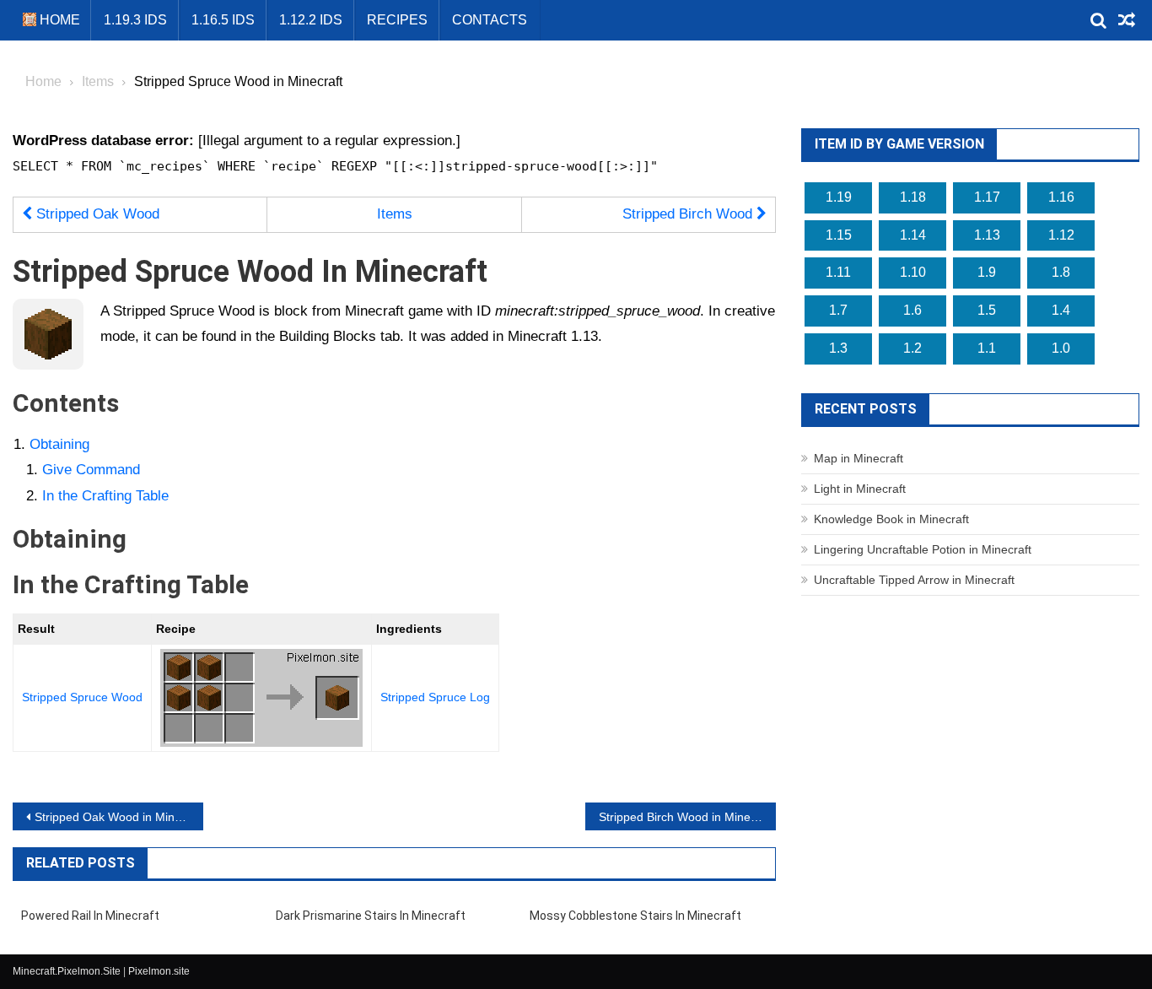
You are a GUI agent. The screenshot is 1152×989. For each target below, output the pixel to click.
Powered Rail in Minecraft (90, 915)
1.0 (1061, 348)
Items (394, 214)
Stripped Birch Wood (689, 214)
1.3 (838, 348)
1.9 (986, 272)
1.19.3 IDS (135, 20)
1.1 (986, 348)
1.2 (912, 348)
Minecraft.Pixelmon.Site (67, 971)
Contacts (489, 20)
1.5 (986, 310)
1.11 (838, 272)
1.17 (987, 197)
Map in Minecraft (858, 458)
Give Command (91, 470)
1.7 (838, 310)
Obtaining (59, 444)
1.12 (1061, 235)
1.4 (1061, 310)
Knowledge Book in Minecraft (891, 519)
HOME (58, 20)
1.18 (913, 197)
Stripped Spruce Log (435, 697)
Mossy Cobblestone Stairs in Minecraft (635, 915)
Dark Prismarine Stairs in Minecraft (371, 915)
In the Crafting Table (105, 496)
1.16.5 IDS (223, 20)
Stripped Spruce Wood (82, 697)
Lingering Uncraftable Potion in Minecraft (922, 549)
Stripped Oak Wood (95, 214)
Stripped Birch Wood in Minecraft (686, 817)
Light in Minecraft (860, 488)
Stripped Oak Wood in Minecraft (119, 817)
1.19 (839, 197)
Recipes (397, 20)
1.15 (839, 235)
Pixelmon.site (159, 971)
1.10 (913, 272)
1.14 (913, 235)
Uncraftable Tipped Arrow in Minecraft (914, 579)
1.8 (1061, 272)
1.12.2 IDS (310, 20)
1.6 (912, 310)
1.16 (1061, 197)
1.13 (987, 235)
